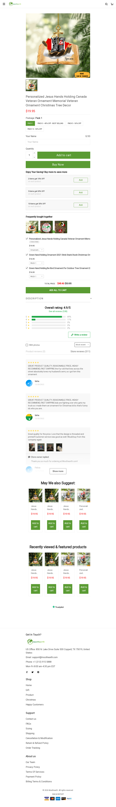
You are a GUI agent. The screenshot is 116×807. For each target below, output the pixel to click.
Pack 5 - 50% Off (74, 123)
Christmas (31, 699)
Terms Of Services (35, 772)
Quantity (30, 148)
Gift (27, 690)
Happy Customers (35, 704)
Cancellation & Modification (39, 738)
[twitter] (33, 672)
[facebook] (28, 672)
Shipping (30, 733)
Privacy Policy (33, 767)
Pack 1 (38, 118)
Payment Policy (33, 776)
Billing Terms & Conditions (39, 781)
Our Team (30, 762)
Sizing (29, 728)
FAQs (28, 723)
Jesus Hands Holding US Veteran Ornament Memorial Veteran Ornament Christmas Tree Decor (35, 508)
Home (29, 685)
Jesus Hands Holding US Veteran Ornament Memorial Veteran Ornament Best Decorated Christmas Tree (67, 508)
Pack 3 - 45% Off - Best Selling (50, 123)
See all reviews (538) (58, 311)
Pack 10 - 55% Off (35, 129)
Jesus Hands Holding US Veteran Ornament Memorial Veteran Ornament (51, 508)
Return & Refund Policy (37, 743)
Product (30, 695)
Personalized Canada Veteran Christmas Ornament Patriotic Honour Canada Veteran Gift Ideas (83, 508)
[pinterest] (39, 672)
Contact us (31, 719)
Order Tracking (33, 748)
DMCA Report (58, 794)
